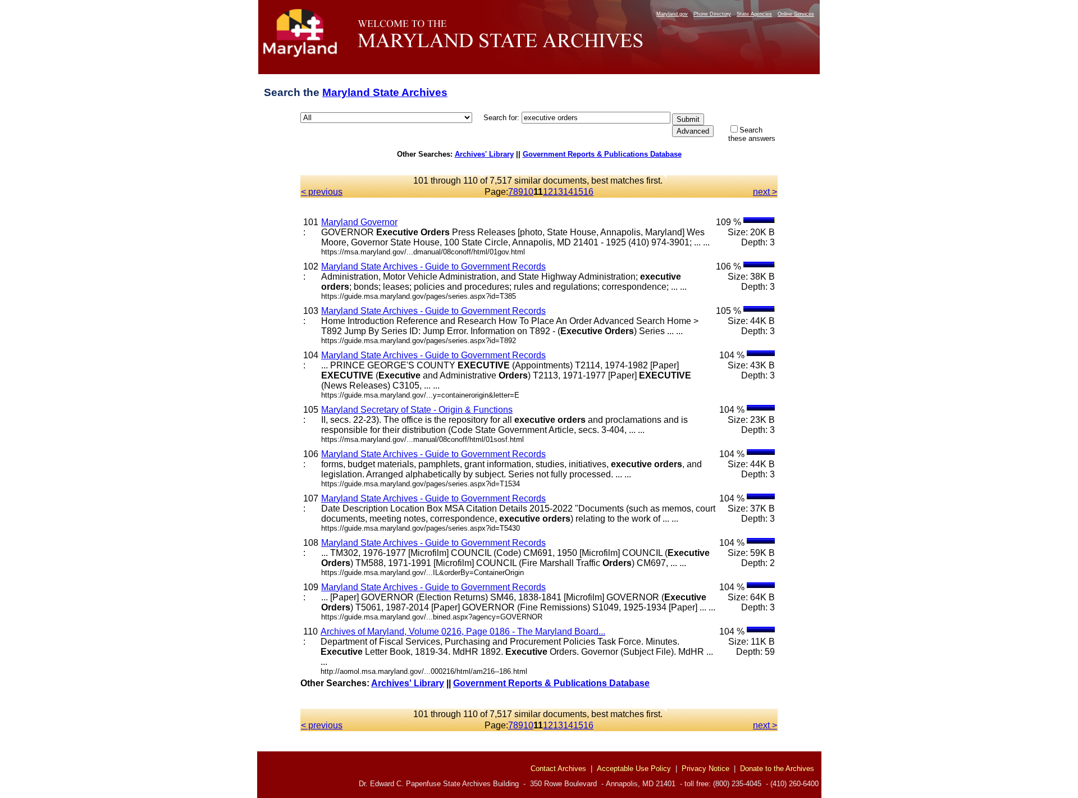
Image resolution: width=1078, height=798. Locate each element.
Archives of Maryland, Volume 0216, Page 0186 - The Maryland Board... (463, 631)
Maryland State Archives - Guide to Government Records (433, 266)
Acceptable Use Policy (634, 768)
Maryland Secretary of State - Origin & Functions (417, 409)
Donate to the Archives (777, 768)
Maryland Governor (359, 222)
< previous (321, 192)
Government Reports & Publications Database (602, 154)
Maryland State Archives (384, 92)
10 (528, 192)
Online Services (796, 14)
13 (558, 192)
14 (568, 192)
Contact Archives (558, 768)
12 (548, 192)
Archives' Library (484, 154)
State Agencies (754, 14)
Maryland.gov (672, 14)
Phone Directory (712, 14)
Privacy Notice (705, 768)
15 (578, 192)
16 (588, 192)
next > (765, 192)
